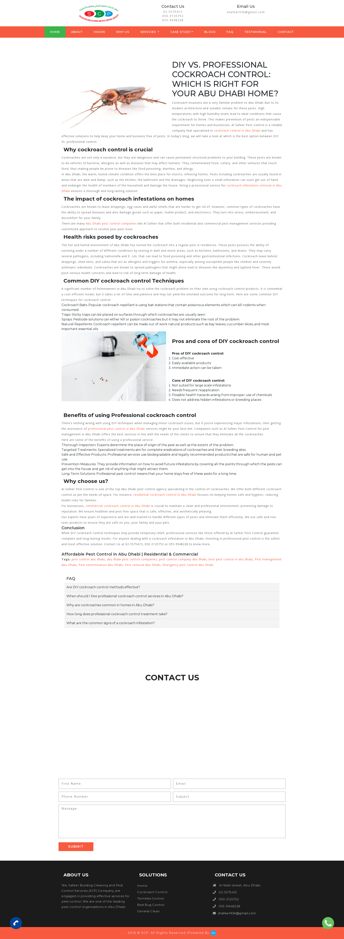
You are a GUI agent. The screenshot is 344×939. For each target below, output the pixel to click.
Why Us (122, 32)
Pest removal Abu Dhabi (142, 565)
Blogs (209, 32)
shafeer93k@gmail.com (246, 12)
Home (55, 32)
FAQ (230, 32)
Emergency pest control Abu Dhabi (188, 565)
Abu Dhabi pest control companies (111, 223)
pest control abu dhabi (88, 559)
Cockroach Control (152, 892)
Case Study (180, 32)
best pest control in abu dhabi (231, 559)
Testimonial (255, 32)
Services (148, 32)
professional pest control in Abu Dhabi (116, 429)
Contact (286, 32)
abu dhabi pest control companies (132, 559)
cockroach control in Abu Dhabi (237, 130)
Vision (99, 32)
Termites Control (150, 898)
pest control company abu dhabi (183, 559)
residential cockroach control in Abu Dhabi (165, 495)
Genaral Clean (148, 911)
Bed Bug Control (150, 905)
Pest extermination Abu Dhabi (101, 565)
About (77, 32)
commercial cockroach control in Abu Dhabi (118, 506)
